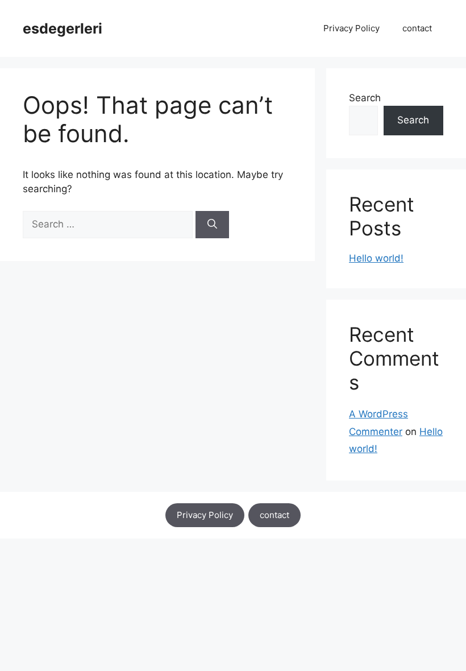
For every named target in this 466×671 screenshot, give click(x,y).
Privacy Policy (351, 28)
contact (417, 28)
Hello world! (376, 258)
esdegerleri (62, 28)
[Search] (212, 224)
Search (365, 97)
